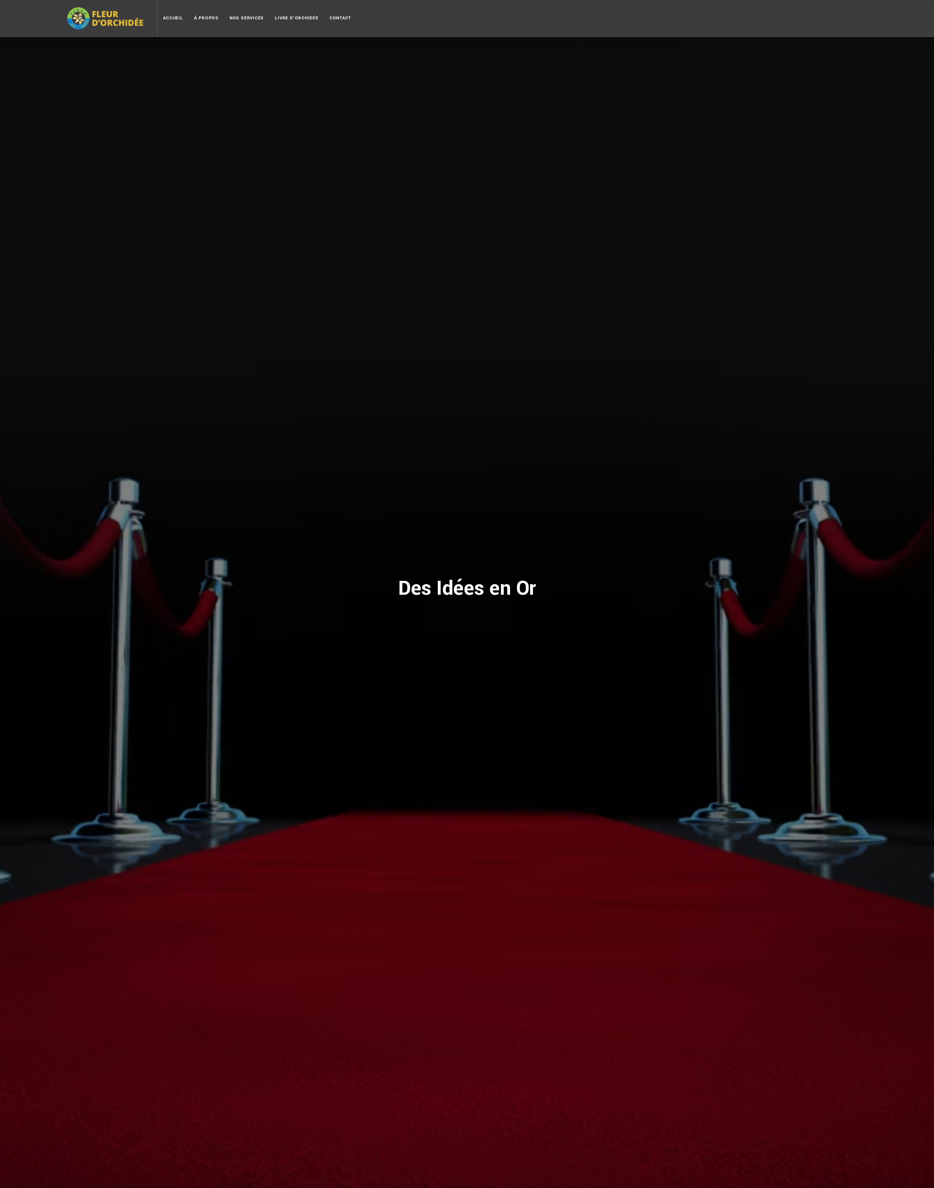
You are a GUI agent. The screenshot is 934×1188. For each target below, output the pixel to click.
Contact (340, 18)
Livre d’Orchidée (296, 18)
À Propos (206, 18)
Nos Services (246, 18)
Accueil (173, 18)
